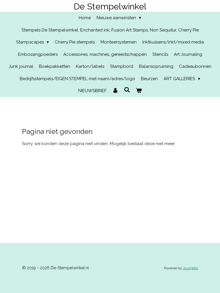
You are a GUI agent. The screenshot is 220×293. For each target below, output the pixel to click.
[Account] (115, 91)
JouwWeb (190, 268)
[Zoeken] (127, 90)
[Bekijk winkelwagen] (139, 91)
